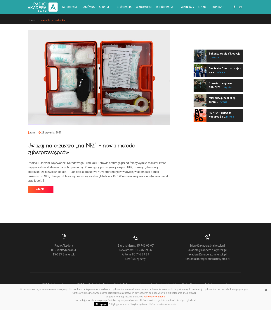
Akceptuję (101, 304)
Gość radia (124, 7)
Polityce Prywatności (154, 296)
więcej (40, 189)
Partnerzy (187, 7)
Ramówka (88, 7)
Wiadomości (144, 7)
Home (31, 20)
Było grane (70, 7)
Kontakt (218, 7)
